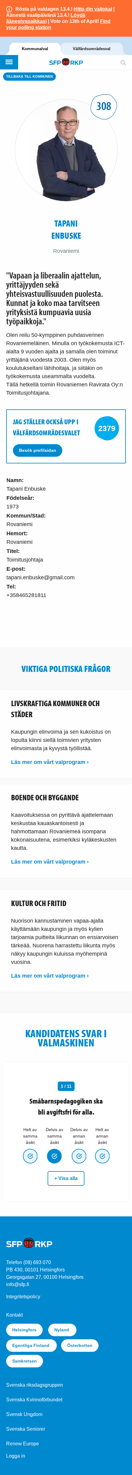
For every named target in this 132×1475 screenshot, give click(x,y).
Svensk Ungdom (24, 1414)
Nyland (62, 1329)
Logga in (15, 1455)
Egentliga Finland (31, 1345)
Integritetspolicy (23, 1296)
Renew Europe (22, 1443)
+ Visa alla (66, 1178)
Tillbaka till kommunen (29, 76)
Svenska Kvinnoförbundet (34, 1399)
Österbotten (79, 1345)
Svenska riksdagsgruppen (34, 1385)
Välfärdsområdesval (92, 48)
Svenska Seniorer (25, 1429)
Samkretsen (24, 1361)
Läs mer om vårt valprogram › (50, 762)
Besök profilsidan (37, 450)
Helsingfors (24, 1329)
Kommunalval (35, 48)
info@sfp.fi (17, 1284)
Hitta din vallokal (93, 9)
